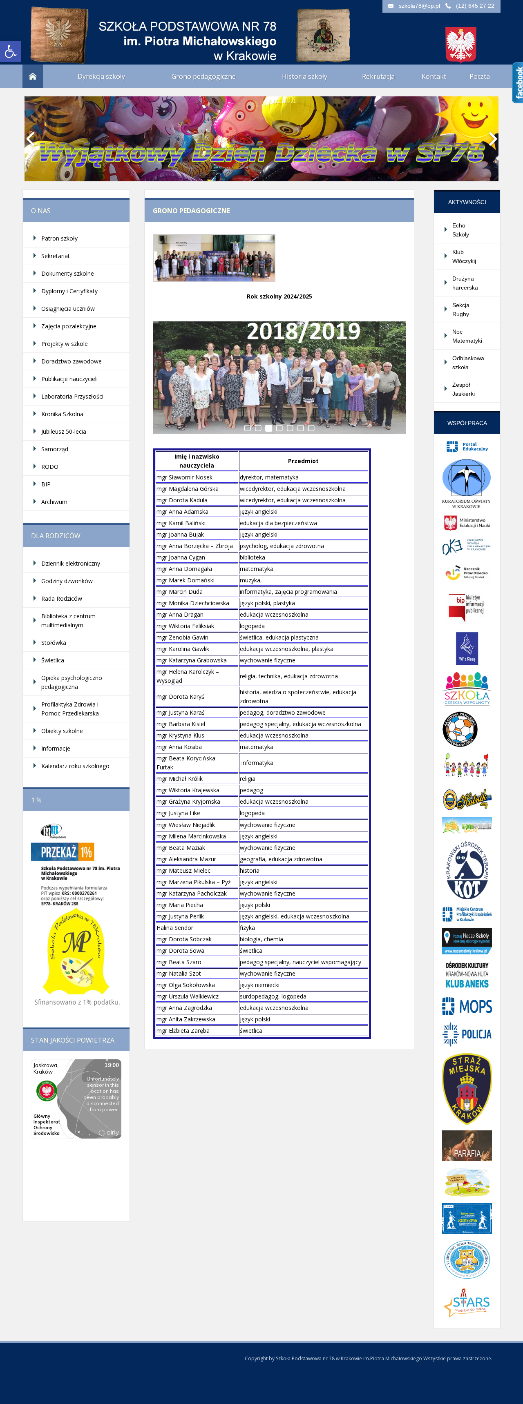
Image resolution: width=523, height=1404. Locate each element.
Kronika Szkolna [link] (62, 414)
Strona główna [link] (32, 76)
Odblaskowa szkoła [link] (468, 362)
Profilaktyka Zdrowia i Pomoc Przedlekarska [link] (70, 708)
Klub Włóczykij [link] (464, 256)
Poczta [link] (479, 76)
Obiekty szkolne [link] (62, 731)
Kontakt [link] (434, 76)
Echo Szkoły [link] (460, 230)
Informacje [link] (55, 748)
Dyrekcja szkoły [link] (101, 76)
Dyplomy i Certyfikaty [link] (69, 291)
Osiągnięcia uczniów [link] (68, 308)
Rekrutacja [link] (378, 76)
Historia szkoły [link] (304, 76)
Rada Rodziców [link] (61, 598)
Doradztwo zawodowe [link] (71, 361)
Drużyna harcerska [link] (465, 283)
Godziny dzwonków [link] (67, 581)
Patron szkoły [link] (59, 238)
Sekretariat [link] (55, 256)
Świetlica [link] (52, 660)
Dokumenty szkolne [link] (67, 273)
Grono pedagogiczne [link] (204, 76)
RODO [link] (49, 466)
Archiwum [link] (54, 502)
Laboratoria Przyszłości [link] (72, 396)
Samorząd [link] (54, 449)
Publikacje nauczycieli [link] (69, 379)
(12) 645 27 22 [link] (475, 5)
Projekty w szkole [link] (64, 344)
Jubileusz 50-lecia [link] (63, 431)
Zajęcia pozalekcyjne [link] (68, 326)
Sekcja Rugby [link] (460, 309)
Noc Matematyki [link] (467, 336)
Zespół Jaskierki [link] (463, 389)
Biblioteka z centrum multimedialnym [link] (68, 620)
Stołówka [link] (53, 642)
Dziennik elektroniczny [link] (70, 563)
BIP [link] (46, 484)
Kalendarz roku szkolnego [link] (75, 766)
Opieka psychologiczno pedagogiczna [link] (71, 682)
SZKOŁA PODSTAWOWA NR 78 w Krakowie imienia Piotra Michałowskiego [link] (104, 28)
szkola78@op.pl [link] (419, 5)
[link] (10, 51)
